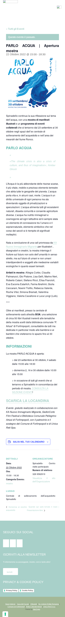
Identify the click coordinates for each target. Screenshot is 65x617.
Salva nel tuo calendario (28, 441)
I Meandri (33, 604)
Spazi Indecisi (10, 604)
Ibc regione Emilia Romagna (48, 604)
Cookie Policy (27, 590)
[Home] (10, 7)
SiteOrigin (36, 609)
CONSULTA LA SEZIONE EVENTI (30, 390)
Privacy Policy (11, 590)
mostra (9, 483)
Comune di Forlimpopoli (16, 606)
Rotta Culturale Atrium (34, 606)
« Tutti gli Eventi (15, 29)
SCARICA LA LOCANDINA (28, 400)
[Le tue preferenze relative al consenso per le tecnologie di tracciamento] (5, 614)
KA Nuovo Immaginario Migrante (31, 244)
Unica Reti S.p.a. (49, 606)
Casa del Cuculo (23, 604)
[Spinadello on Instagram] (13, 543)
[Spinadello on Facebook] (6, 543)
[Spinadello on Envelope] (20, 543)
